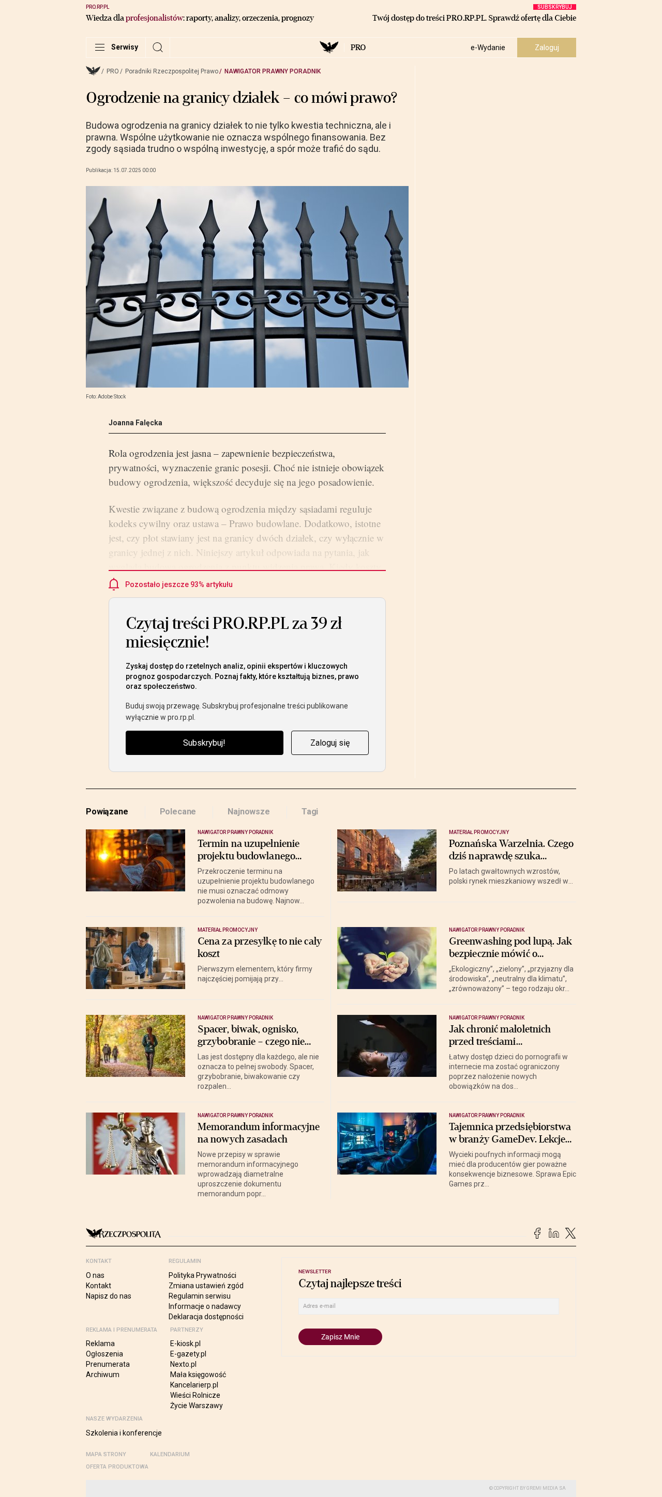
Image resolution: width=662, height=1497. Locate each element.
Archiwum (102, 1374)
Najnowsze (249, 811)
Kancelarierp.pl (194, 1385)
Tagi (310, 811)
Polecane (178, 811)
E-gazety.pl (188, 1354)
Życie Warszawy (196, 1405)
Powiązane (107, 811)
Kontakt (98, 1286)
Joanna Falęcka (135, 423)
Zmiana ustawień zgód (206, 1286)
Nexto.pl (183, 1364)
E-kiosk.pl (185, 1343)
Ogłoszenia (104, 1354)
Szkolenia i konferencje (124, 1433)
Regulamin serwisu (200, 1296)
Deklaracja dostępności (206, 1317)
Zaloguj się (330, 743)
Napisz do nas (108, 1296)
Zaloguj (547, 47)
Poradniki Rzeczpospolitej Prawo (171, 71)
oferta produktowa (117, 1466)
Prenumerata (108, 1364)
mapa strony (106, 1454)
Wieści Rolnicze (195, 1395)
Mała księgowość (198, 1374)
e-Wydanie (488, 47)
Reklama (100, 1343)
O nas (95, 1275)
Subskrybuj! (204, 743)
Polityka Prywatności (202, 1275)
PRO (358, 47)
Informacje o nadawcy (205, 1306)
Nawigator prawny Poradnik (272, 71)
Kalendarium (170, 1454)
